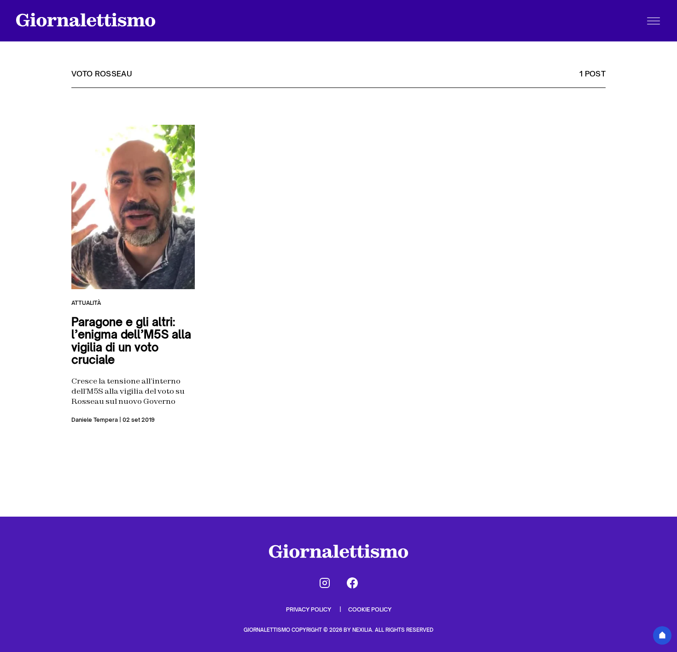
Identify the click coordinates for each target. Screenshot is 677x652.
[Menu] (653, 20)
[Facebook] (352, 583)
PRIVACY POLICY (309, 609)
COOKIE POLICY (369, 609)
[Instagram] (324, 583)
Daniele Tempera (94, 419)
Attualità (86, 302)
